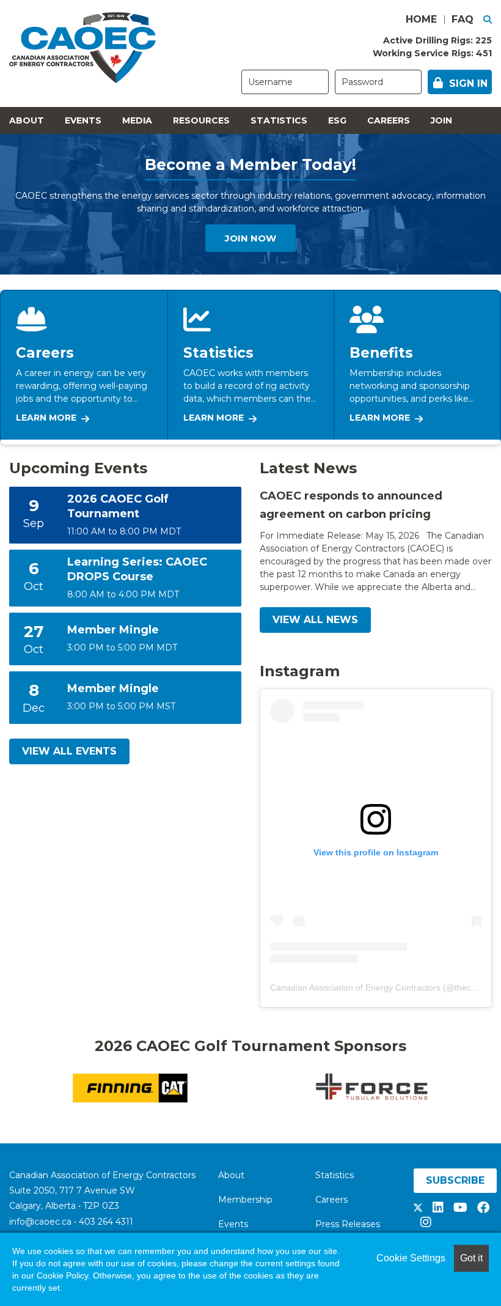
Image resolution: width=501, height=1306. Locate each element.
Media (137, 120)
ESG (337, 120)
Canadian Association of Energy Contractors (355, 987)
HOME (421, 19)
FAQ (463, 19)
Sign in (468, 83)
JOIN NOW (250, 238)
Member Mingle (113, 629)
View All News (315, 619)
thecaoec (472, 987)
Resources (201, 120)
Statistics (278, 120)
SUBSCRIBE (455, 1180)
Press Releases (347, 1224)
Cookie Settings (410, 1258)
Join (441, 120)
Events (83, 120)
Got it (471, 1258)
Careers (388, 120)
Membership (245, 1199)
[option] (263, 1088)
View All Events (69, 751)
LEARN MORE (46, 417)
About (26, 120)
